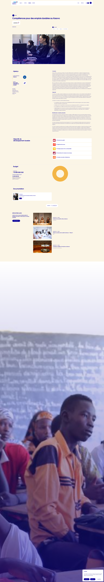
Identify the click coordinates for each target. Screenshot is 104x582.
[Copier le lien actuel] (56, 205)
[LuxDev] (15, 3)
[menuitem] (54, 29)
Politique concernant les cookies (88, 575)
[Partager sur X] (53, 205)
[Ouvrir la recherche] (91, 3)
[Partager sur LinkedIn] (52, 205)
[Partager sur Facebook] (50, 205)
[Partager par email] (54, 205)
